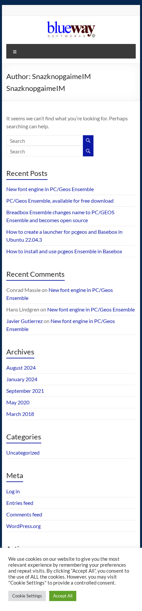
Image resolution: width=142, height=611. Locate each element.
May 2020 (17, 402)
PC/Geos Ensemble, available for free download (60, 200)
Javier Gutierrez (24, 321)
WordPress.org (23, 526)
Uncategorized (23, 452)
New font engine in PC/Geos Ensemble (50, 189)
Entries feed (19, 503)
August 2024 (21, 367)
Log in (13, 491)
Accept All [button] (62, 595)
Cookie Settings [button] (27, 595)
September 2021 (25, 390)
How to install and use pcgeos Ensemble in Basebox (64, 251)
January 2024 (21, 379)
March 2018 (20, 414)
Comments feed (24, 514)
